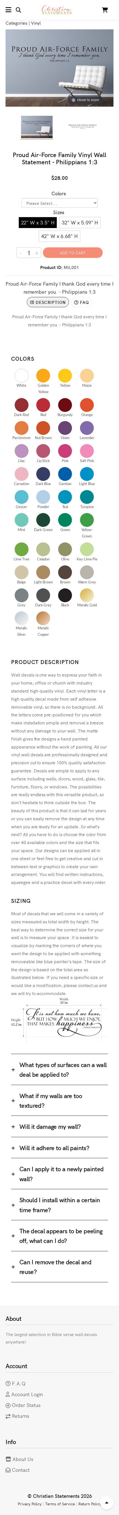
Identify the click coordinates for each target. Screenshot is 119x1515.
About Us (22, 1458)
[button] (13, 9)
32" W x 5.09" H (80, 222)
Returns (20, 1415)
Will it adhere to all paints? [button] (54, 1147)
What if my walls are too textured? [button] (50, 1100)
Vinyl (36, 23)
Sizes (58, 212)
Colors (58, 193)
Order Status (26, 1404)
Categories (16, 23)
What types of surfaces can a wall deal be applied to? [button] (63, 1069)
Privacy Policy (30, 1503)
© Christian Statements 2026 (59, 1495)
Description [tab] (50, 302)
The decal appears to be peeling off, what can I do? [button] (61, 1235)
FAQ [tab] (84, 302)
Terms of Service (59, 1503)
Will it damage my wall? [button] (50, 1126)
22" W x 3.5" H (38, 222)
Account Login (27, 1394)
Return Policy (90, 1503)
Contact (21, 1469)
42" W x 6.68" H (59, 235)
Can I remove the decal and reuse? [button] (55, 1266)
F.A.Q (18, 1383)
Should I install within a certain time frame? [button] (59, 1204)
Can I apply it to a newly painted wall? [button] (61, 1173)
